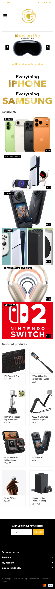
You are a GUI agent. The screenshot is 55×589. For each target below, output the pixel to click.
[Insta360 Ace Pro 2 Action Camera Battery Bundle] (13, 442)
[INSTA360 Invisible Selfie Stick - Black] (41, 361)
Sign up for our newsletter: (27, 526)
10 (42, 64)
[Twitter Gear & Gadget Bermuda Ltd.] (27, 540)
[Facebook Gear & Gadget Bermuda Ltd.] (23, 540)
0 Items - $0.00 (47, 2)
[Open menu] (5, 15)
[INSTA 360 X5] (41, 442)
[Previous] (7, 47)
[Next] (48, 47)
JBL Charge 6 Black (12, 376)
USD (4, 2)
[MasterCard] (44, 585)
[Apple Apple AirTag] (13, 483)
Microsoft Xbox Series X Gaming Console (39, 499)
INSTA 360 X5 (37, 457)
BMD (8, 2)
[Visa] (50, 585)
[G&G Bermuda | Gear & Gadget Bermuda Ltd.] (33, 16)
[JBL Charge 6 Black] (13, 361)
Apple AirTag (9, 498)
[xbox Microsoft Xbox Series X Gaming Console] (41, 483)
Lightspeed (6, 582)
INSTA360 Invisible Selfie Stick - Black (40, 377)
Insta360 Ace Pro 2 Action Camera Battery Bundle (12, 459)
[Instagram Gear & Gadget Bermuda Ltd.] (32, 540)
